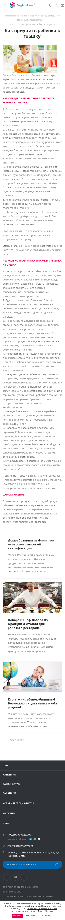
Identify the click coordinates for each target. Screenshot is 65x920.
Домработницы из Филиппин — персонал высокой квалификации (31, 544)
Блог (6, 823)
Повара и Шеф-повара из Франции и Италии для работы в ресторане (28, 624)
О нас (6, 765)
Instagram (15, 877)
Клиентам (9, 774)
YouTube (24, 877)
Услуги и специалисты (18, 803)
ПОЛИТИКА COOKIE (12, 892)
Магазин (9, 813)
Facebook (6, 877)
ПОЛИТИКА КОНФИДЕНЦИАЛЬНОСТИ (20, 887)
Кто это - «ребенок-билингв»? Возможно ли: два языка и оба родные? (32, 703)
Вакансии (9, 793)
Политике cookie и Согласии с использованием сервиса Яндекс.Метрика (34, 910)
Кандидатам (11, 783)
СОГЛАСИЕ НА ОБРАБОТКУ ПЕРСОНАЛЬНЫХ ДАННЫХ (28, 896)
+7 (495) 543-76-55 (19, 835)
